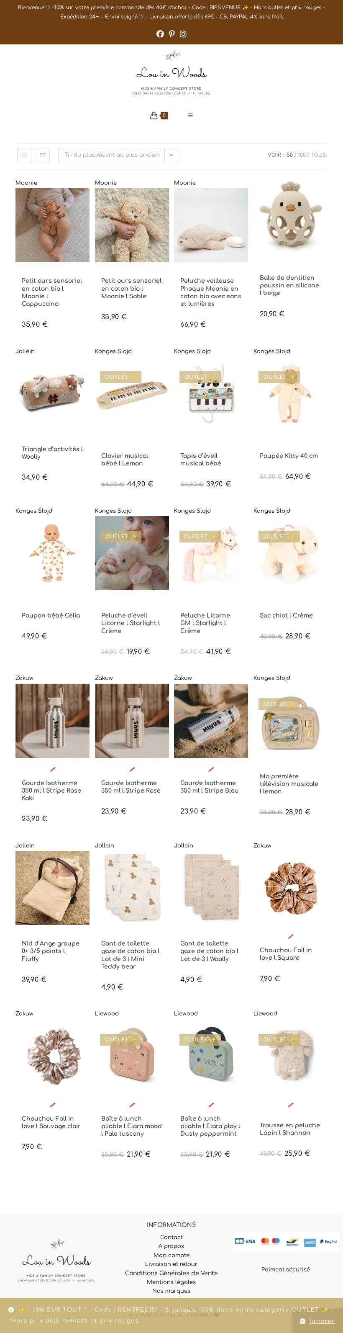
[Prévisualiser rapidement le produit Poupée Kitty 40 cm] (323, 371)
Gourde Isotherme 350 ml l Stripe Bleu (209, 787)
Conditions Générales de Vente (171, 1273)
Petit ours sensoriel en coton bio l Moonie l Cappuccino (52, 292)
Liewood (107, 1014)
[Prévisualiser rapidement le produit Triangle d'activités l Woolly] (85, 371)
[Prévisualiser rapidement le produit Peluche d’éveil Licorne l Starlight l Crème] (164, 530)
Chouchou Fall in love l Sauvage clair (51, 1122)
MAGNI (285, 264)
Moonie (26, 183)
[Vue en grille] (24, 155)
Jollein (25, 351)
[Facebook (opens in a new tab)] (160, 34)
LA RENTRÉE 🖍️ (38, 769)
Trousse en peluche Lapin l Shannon (290, 1129)
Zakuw (24, 678)
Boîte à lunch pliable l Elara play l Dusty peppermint (210, 1126)
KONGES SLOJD (118, 442)
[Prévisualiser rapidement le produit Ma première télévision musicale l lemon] (323, 698)
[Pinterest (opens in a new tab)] (171, 34)
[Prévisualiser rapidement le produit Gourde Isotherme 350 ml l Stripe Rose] (164, 698)
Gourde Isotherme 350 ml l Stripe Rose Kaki (51, 790)
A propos (171, 1246)
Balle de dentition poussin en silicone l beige (289, 285)
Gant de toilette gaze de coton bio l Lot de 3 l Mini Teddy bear (130, 955)
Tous (318, 155)
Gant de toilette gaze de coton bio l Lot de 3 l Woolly (209, 951)
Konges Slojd (113, 351)
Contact (171, 1237)
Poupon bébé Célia (51, 615)
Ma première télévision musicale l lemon (289, 784)
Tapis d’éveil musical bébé (200, 460)
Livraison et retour (171, 1264)
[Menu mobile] (190, 115)
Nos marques (171, 1291)
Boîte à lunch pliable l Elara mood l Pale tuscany (131, 1126)
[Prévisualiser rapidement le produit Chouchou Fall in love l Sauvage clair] (85, 1034)
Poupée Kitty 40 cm (289, 456)
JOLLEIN (31, 442)
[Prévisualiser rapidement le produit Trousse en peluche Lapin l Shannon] (323, 1034)
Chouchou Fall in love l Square (286, 954)
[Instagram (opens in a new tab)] (183, 34)
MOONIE (31, 273)
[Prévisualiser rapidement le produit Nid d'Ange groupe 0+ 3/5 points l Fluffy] (85, 865)
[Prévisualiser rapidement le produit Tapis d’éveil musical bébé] (243, 371)
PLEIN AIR (150, 1111)
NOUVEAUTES (58, 273)
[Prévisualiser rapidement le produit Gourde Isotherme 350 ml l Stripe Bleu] (243, 698)
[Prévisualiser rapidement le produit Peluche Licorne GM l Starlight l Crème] (243, 530)
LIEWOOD (147, 1105)
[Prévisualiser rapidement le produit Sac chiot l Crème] (323, 530)
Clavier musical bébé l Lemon (124, 460)
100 (302, 155)
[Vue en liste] (43, 155)
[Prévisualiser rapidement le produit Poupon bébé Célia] (85, 530)
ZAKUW (62, 776)
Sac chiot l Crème (286, 615)
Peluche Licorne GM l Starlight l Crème (205, 623)
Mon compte (171, 1255)
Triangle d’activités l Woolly (52, 453)
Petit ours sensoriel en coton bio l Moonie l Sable (131, 288)
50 (290, 155)
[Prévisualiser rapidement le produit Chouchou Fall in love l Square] (323, 865)
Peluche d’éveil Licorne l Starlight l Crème (130, 623)
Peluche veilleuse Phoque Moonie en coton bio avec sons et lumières (210, 292)
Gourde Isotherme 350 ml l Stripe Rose (131, 787)
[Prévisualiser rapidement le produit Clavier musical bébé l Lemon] (164, 371)
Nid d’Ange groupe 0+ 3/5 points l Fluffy (50, 951)
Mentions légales (171, 1282)
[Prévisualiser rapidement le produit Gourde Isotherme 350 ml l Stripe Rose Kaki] (85, 698)
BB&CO (268, 264)
